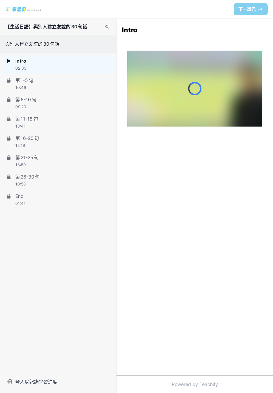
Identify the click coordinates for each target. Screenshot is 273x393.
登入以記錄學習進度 (36, 381)
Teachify (208, 384)
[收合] (107, 27)
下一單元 (247, 9)
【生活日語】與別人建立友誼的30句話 (46, 26)
